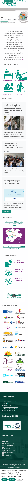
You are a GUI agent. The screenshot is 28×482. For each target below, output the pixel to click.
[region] (14, 295)
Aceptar (4, 479)
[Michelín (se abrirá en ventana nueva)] (20, 368)
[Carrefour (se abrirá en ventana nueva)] (8, 347)
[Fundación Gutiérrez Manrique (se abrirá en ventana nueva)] (8, 368)
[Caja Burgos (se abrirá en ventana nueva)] (8, 327)
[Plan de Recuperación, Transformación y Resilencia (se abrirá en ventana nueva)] (20, 311)
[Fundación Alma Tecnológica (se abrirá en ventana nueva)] (8, 361)
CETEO (5, 403)
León (21, 222)
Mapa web (17, 467)
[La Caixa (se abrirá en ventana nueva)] (20, 327)
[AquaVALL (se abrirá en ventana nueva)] (20, 333)
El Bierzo (16, 222)
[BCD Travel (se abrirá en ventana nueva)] (20, 340)
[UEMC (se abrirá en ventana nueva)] (8, 382)
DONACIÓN (7, 448)
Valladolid (20, 223)
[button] (2, 17)
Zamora (14, 225)
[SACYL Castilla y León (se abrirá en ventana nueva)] (14, 322)
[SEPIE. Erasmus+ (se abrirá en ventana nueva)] (20, 375)
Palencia (6, 223)
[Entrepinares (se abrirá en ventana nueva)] (20, 354)
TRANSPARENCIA (8, 445)
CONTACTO (7, 441)
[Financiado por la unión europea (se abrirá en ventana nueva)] (8, 311)
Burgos (10, 222)
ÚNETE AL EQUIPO (9, 443)
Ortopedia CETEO (8, 405)
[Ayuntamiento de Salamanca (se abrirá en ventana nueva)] (8, 340)
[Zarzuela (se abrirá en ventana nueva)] (20, 382)
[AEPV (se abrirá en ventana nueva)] (8, 333)
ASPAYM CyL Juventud (9, 402)
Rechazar (12, 479)
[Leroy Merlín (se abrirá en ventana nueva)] (20, 361)
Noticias (6, 211)
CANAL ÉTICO (8, 455)
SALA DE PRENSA (8, 452)
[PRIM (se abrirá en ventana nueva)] (8, 375)
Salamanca (13, 223)
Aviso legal (5, 464)
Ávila (6, 222)
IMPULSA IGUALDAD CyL (10, 408)
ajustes (19, 476)
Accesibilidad (11, 467)
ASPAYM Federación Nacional (11, 407)
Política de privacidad (14, 464)
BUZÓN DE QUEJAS (9, 450)
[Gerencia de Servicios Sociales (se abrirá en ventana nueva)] (14, 317)
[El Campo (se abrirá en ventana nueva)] (8, 354)
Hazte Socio (8, 1)
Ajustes (16, 465)
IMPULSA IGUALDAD (9, 410)
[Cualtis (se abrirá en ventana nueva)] (20, 347)
